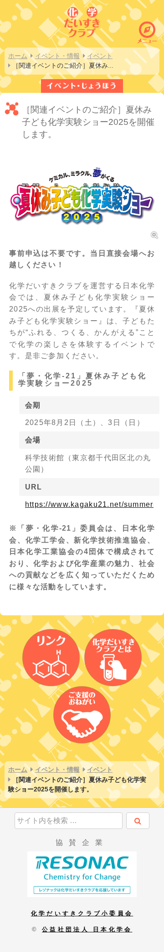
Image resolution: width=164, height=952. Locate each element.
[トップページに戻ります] (82, 21)
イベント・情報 (57, 55)
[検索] (137, 820)
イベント (100, 55)
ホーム (17, 55)
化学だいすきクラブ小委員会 (82, 913)
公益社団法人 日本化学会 (87, 929)
